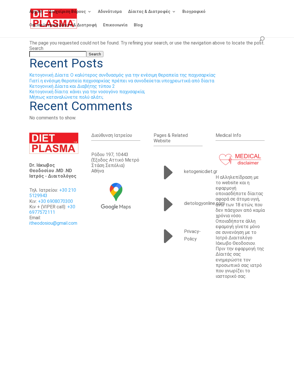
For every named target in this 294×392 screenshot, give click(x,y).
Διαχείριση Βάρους (67, 11)
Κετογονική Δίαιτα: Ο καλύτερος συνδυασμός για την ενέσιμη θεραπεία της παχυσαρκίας (122, 75)
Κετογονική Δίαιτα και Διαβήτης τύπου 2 (72, 86)
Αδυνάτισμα (110, 11)
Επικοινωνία (115, 25)
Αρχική (35, 11)
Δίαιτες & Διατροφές (149, 11)
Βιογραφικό (194, 11)
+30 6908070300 (55, 201)
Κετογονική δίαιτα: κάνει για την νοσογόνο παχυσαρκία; (87, 91)
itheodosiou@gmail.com (53, 223)
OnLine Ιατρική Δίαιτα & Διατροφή (63, 25)
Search (36, 48)
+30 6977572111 (52, 209)
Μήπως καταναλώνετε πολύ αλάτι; (66, 97)
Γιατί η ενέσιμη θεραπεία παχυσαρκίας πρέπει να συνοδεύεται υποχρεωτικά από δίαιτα (121, 81)
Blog (138, 25)
